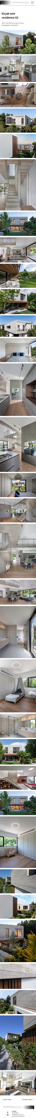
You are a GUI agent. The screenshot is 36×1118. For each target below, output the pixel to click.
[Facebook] (8, 1112)
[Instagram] (8, 1115)
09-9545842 (15, 1113)
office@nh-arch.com (17, 1114)
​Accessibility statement (18, 1116)
